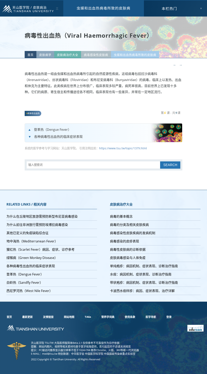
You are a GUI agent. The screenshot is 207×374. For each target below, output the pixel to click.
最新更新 (27, 317)
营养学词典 (107, 317)
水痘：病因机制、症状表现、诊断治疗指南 (140, 274)
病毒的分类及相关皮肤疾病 (129, 224)
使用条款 (130, 317)
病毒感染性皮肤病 (96, 55)
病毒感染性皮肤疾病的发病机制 (132, 233)
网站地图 (69, 317)
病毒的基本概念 (121, 216)
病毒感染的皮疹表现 (124, 241)
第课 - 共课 (170, 113)
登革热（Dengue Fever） (52, 129)
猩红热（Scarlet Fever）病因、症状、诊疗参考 (40, 249)
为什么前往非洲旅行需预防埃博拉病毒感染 (37, 224)
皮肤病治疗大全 (67, 55)
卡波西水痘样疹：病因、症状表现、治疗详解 (142, 291)
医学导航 (151, 317)
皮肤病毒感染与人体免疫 (128, 258)
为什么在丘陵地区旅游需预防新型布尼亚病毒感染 (42, 216)
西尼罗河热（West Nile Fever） (29, 291)
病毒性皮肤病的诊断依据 (128, 249)
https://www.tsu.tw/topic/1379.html (123, 148)
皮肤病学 (45, 55)
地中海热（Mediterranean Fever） (32, 241)
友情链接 (48, 317)
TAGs (88, 317)
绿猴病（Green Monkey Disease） (32, 258)
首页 (30, 55)
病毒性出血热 (33, 113)
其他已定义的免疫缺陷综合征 (27, 233)
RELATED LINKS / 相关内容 (26, 204)
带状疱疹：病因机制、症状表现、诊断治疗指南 (144, 282)
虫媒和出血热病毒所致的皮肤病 (103, 8)
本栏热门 (169, 8)
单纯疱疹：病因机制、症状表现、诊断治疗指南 (144, 266)
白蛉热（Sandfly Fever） (24, 282)
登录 (169, 317)
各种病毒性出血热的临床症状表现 (58, 136)
